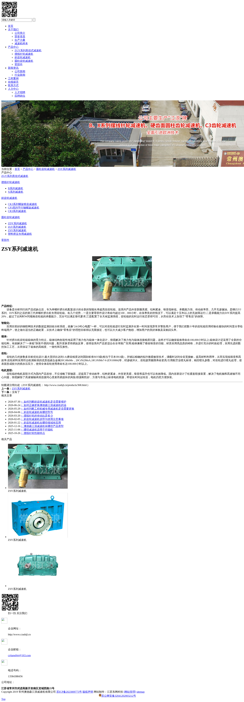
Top (3, 699)
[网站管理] (130, 691)
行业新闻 (20, 74)
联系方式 (13, 85)
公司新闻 (20, 71)
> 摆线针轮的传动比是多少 (37, 415)
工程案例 (13, 78)
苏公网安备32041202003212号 (118, 695)
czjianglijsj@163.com (19, 655)
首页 (10, 26)
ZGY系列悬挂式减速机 (28, 50)
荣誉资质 (20, 36)
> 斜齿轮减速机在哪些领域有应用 (41, 422)
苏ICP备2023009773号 (69, 691)
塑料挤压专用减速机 (20, 233)
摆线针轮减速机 (24, 54)
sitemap (141, 691)
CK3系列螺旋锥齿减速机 (22, 204)
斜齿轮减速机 (23, 57)
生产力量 (20, 40)
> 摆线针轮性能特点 (33, 433)
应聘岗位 (20, 95)
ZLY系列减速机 (17, 226)
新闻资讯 (13, 67)
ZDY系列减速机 (17, 223)
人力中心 (13, 88)
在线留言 (13, 81)
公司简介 (20, 33)
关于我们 (13, 29)
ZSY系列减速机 (67, 169)
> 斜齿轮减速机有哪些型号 (37, 412)
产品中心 (13, 47)
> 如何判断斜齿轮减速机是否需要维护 (43, 401)
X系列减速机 (15, 191)
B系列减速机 (15, 188)
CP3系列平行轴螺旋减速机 (23, 207)
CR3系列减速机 (17, 211)
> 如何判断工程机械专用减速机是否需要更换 (47, 408)
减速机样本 (21, 43)
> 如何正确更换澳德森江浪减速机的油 (43, 405)
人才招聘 (20, 92)
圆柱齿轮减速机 (24, 60)
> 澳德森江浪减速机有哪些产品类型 (42, 426)
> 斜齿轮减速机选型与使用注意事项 (42, 419)
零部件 (19, 64)
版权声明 (87, 691)
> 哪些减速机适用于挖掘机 (37, 429)
